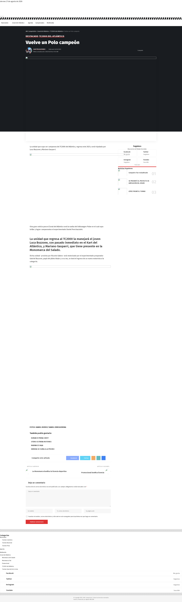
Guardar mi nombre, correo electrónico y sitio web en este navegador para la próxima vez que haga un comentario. (63, 516)
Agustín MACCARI (90, 599)
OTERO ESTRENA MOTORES (41, 442)
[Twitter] (147, 153)
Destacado (32, 36)
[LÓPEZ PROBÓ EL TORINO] (122, 191)
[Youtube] (147, 161)
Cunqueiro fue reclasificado (138, 173)
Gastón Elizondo (39, 49)
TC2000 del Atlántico (51, 36)
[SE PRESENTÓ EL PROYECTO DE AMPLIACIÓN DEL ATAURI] (122, 182)
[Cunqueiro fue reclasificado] (122, 172)
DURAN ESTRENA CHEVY (40, 438)
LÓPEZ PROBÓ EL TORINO (137, 191)
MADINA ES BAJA (37, 445)
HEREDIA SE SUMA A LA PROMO (42, 449)
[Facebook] (127, 153)
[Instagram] (127, 161)
